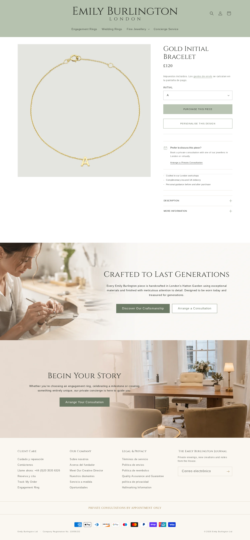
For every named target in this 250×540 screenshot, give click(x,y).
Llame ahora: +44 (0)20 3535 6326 (39, 470)
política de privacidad (135, 481)
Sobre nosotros (79, 459)
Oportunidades (79, 487)
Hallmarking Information (137, 487)
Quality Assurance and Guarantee (143, 476)
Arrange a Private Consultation (186, 162)
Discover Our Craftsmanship (143, 308)
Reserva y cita (27, 476)
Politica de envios (133, 464)
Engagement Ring (28, 487)
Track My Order (27, 481)
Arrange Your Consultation (84, 402)
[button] (137, 29)
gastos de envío (203, 76)
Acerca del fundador (82, 464)
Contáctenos (25, 464)
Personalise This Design (197, 123)
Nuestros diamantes (82, 476)
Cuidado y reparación (31, 459)
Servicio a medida (81, 481)
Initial (168, 87)
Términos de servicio (135, 459)
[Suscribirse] (228, 471)
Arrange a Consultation (194, 308)
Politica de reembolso (135, 470)
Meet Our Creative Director (86, 470)
